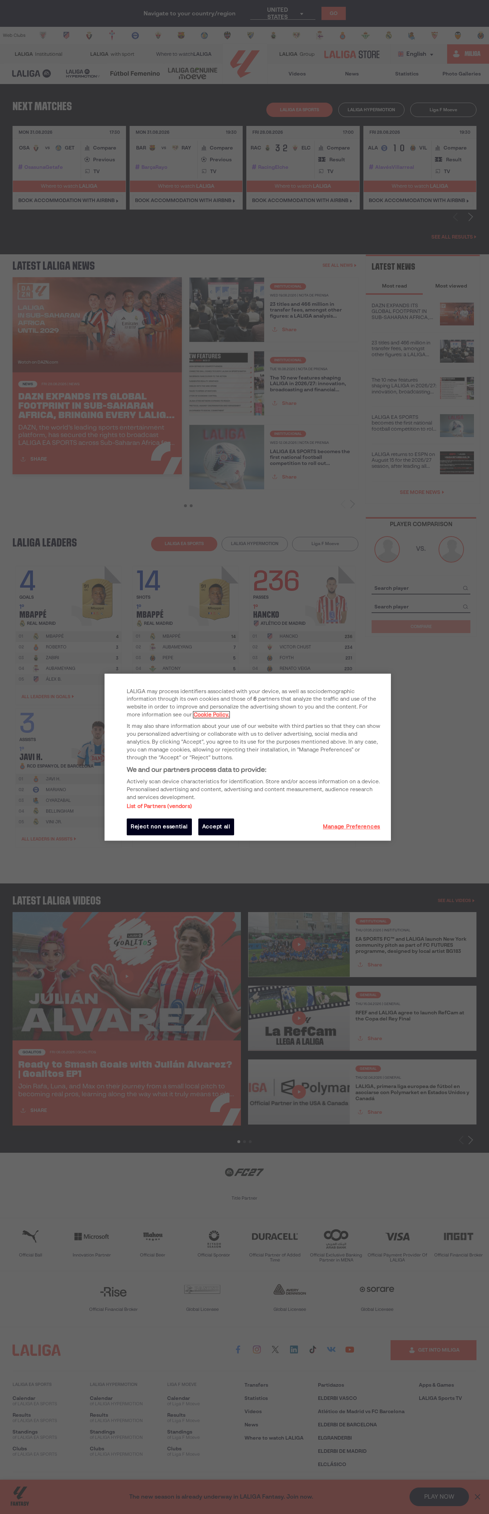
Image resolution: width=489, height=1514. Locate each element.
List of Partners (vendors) (159, 806)
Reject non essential (159, 827)
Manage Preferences (351, 827)
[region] (248, 757)
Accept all (216, 827)
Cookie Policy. (211, 715)
